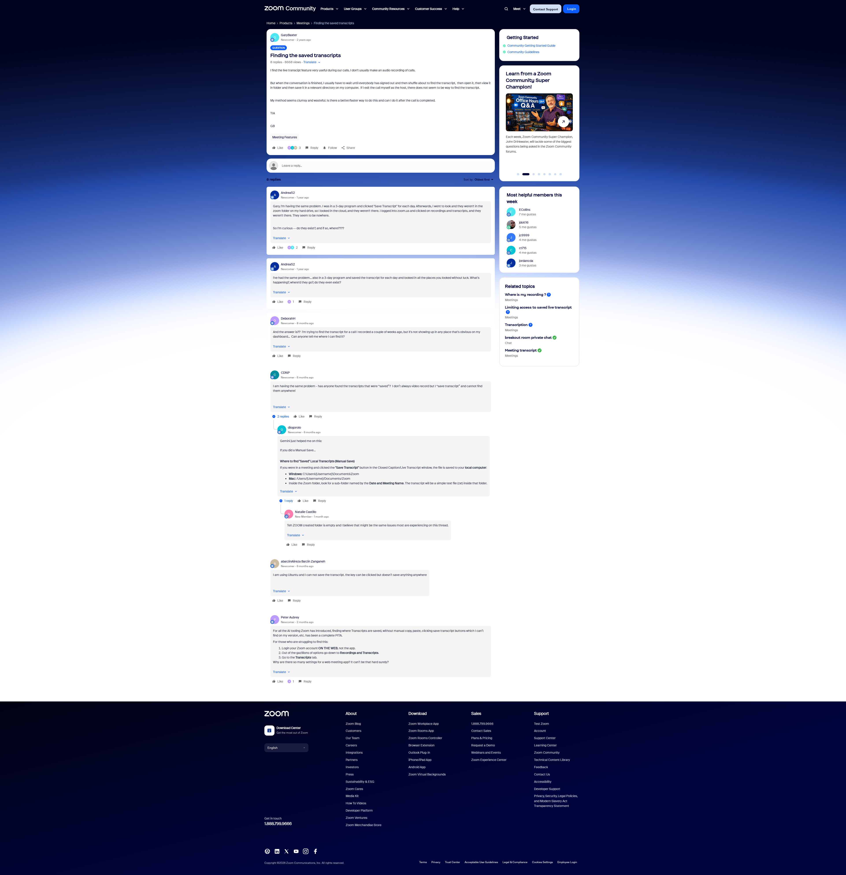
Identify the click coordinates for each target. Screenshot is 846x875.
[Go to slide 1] (518, 174)
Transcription (516, 325)
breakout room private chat (528, 337)
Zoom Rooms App (421, 731)
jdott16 (524, 222)
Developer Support (547, 789)
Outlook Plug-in (419, 753)
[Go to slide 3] (531, 174)
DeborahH (288, 318)
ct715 (523, 248)
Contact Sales (481, 731)
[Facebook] (315, 851)
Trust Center (452, 862)
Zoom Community (547, 753)
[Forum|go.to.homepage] (290, 8)
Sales (476, 713)
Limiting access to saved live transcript (538, 307)
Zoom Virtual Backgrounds (427, 774)
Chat (508, 343)
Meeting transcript (521, 350)
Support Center (545, 738)
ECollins (524, 210)
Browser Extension (421, 745)
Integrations (354, 753)
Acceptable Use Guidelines (481, 862)
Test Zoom (541, 724)
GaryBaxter (289, 35)
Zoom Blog (353, 724)
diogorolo (294, 427)
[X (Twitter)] (286, 851)
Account (540, 731)
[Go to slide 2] (523, 174)
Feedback (541, 767)
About (351, 713)
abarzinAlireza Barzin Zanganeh (303, 561)
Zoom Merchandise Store (363, 825)
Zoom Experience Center (488, 760)
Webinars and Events (486, 753)
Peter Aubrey (290, 617)
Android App (416, 767)
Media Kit (352, 796)
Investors (352, 767)
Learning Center (545, 745)
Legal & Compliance (515, 862)
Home (271, 23)
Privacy (435, 862)
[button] (312, 62)
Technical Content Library (552, 760)
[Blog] (267, 851)
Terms (423, 862)
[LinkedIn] (277, 851)
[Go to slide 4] (539, 174)
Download (417, 713)
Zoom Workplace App (423, 724)
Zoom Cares (354, 789)
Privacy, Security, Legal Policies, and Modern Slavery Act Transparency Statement (556, 801)
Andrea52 (288, 193)
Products (286, 23)
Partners (352, 760)
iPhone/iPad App (419, 760)
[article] (380, 221)
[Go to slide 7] (555, 174)
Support (541, 713)
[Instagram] (305, 851)
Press (350, 774)
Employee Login (567, 862)
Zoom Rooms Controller (425, 738)
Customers (353, 731)
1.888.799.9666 (278, 823)
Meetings (303, 23)
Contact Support (545, 9)
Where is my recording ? (525, 294)
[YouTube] (296, 851)
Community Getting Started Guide (531, 46)
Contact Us (542, 774)
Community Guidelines (523, 52)
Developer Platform (359, 810)
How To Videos (356, 803)
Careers (351, 745)
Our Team (353, 738)
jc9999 (524, 235)
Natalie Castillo (305, 512)
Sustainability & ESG (360, 782)
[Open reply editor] (381, 166)
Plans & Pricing (481, 738)
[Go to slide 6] (550, 174)
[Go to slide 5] (544, 174)
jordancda (526, 261)
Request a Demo (483, 745)
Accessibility (542, 782)
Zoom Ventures (356, 818)
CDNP (285, 373)
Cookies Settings (542, 862)
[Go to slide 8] (561, 174)
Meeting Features (284, 137)
